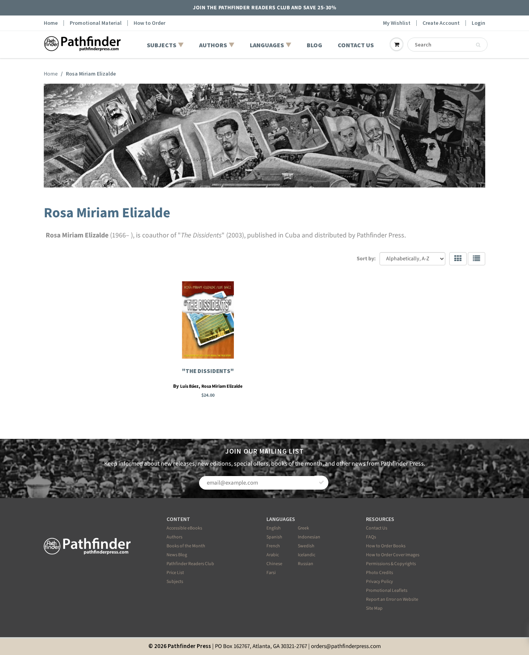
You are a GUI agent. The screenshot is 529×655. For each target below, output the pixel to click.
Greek (303, 528)
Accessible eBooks (184, 528)
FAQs (371, 537)
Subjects (175, 581)
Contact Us (376, 528)
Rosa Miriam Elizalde (221, 386)
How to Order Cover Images (392, 555)
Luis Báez (189, 386)
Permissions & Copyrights (391, 563)
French (273, 546)
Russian (305, 563)
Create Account (441, 23)
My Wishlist (396, 23)
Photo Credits (379, 572)
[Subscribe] (321, 483)
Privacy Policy (379, 581)
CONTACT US (356, 45)
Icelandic (306, 555)
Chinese (274, 563)
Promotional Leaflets (386, 590)
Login (478, 23)
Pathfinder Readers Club (190, 563)
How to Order (149, 23)
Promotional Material (96, 23)
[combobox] (447, 45)
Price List (175, 572)
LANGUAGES (267, 45)
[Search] (478, 45)
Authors (174, 537)
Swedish (306, 546)
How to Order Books (385, 546)
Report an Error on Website (392, 599)
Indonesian (309, 537)
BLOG (314, 45)
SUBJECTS (161, 45)
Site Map (374, 608)
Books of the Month (186, 546)
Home (51, 23)
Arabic (272, 555)
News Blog (177, 555)
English (273, 528)
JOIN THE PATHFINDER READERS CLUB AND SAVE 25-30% (264, 8)
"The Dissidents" (208, 371)
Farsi (271, 572)
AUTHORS (213, 45)
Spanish (274, 537)
